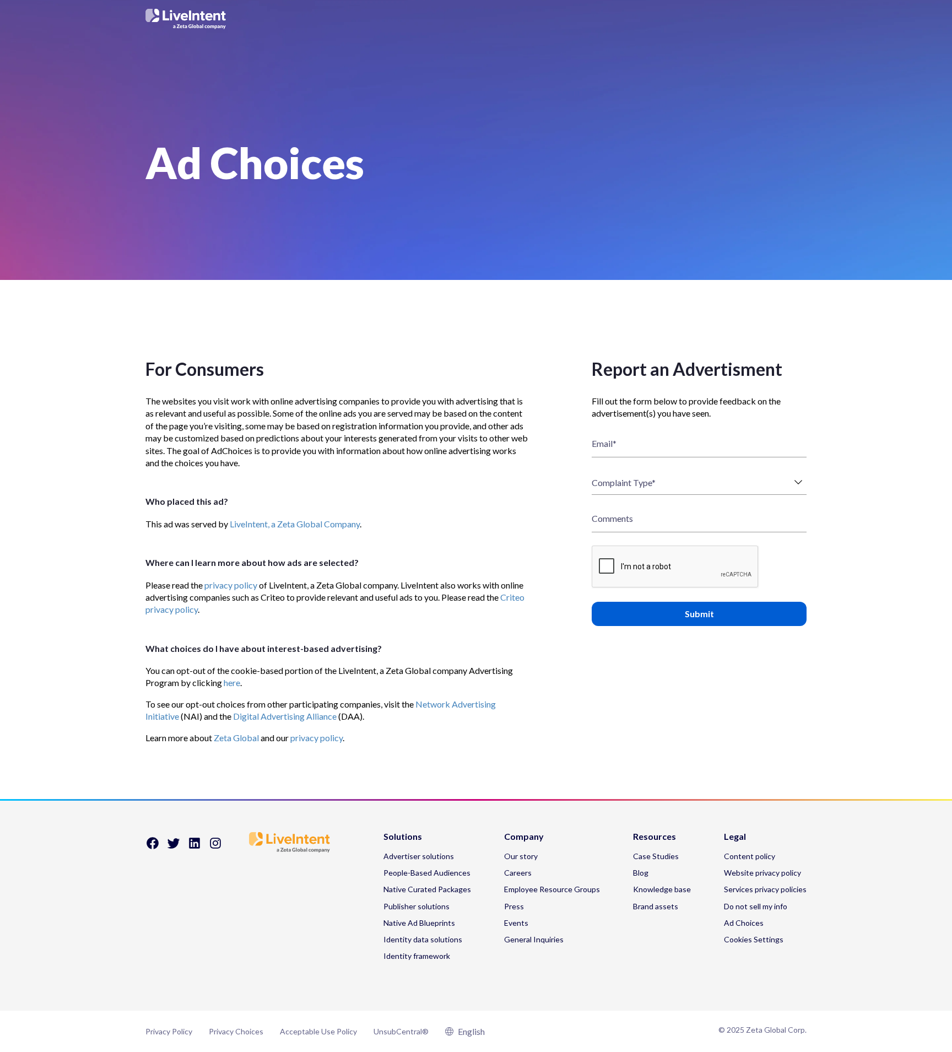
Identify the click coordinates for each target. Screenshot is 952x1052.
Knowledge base (662, 889)
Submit (699, 613)
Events (516, 922)
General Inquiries (534, 939)
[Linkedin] (194, 846)
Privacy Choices (236, 1031)
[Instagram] (215, 846)
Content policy (749, 856)
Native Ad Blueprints (419, 922)
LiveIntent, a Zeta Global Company (295, 524)
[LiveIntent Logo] (476, 18)
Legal (735, 836)
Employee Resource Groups (552, 889)
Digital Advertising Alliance (285, 716)
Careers (518, 872)
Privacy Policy (168, 1031)
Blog (640, 872)
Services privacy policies (765, 889)
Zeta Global (236, 737)
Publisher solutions (416, 906)
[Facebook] (152, 846)
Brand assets (655, 906)
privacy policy (230, 585)
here (232, 682)
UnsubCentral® (401, 1031)
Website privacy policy (762, 872)
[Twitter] (173, 846)
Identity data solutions (422, 939)
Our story (521, 856)
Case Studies (656, 856)
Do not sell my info (755, 906)
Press (514, 906)
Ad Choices (744, 922)
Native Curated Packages (427, 889)
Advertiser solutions (418, 856)
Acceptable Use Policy (318, 1031)
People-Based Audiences (426, 872)
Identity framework (416, 956)
